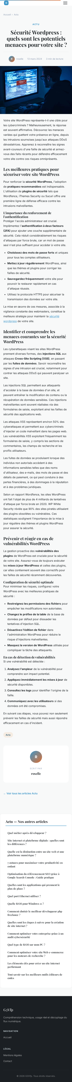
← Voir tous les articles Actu (20, 793)
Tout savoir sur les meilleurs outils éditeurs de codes (35, 976)
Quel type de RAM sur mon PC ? (26, 944)
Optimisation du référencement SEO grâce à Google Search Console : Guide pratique (33, 875)
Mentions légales (12, 1055)
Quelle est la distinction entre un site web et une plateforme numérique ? (36, 853)
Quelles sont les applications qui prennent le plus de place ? (34, 886)
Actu (16, 14)
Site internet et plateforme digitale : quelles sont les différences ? (36, 842)
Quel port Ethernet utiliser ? (24, 896)
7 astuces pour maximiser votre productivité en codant (35, 864)
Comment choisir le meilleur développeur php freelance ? (35, 913)
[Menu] (65, 3)
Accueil (7, 14)
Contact (7, 1061)
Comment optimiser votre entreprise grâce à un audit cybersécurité (35, 935)
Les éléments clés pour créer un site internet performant (34, 965)
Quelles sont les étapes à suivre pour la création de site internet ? (36, 924)
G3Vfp (8, 1009)
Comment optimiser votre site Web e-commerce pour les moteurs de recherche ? (36, 954)
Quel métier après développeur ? (27, 833)
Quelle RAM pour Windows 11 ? (26, 903)
